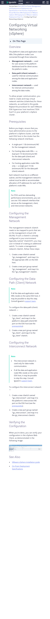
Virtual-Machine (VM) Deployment (20, 13)
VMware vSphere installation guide (26, 462)
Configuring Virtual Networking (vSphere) (23, 18)
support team (30, 301)
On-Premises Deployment (27, 11)
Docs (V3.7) (21, 6)
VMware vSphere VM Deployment (23, 14)
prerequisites (17, 326)
